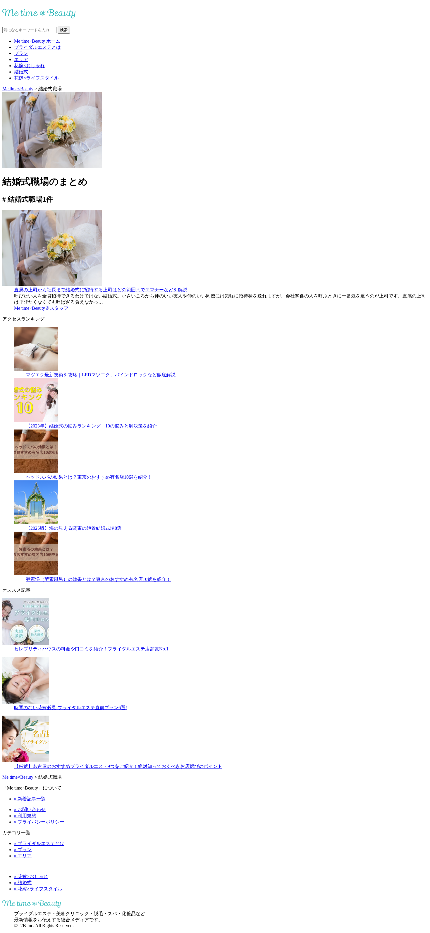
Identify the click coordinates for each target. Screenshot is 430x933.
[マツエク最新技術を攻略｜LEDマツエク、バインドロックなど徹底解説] (36, 369)
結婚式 (21, 71)
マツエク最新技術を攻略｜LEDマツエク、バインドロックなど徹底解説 (101, 374)
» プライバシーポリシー (39, 821)
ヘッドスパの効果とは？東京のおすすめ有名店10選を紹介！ (89, 477)
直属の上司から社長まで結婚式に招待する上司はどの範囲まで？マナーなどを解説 (100, 289)
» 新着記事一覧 (30, 798)
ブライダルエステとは (37, 47)
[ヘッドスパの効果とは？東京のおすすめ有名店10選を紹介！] (36, 471)
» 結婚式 (23, 882)
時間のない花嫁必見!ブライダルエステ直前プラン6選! (70, 707)
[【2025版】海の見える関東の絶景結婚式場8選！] (36, 522)
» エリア (23, 855)
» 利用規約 (25, 815)
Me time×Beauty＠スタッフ (41, 308)
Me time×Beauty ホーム (37, 41)
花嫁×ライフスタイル (36, 77)
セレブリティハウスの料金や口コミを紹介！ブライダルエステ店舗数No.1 (91, 648)
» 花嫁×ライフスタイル (38, 888)
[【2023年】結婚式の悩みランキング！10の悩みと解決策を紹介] (36, 420)
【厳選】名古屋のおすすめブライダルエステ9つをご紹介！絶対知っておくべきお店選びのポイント (118, 766)
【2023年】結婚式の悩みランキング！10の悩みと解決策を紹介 (91, 425)
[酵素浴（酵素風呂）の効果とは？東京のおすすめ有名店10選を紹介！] (36, 573)
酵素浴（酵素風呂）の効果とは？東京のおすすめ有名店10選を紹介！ (98, 579)
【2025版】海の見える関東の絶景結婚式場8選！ (76, 528)
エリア (21, 59)
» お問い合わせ (30, 809)
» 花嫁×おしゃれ (31, 876)
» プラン (23, 849)
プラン (21, 53)
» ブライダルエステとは (39, 843)
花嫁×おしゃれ (29, 65)
